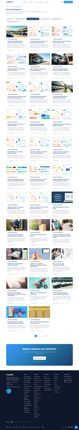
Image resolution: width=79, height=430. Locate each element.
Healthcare (36, 384)
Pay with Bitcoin (57, 388)
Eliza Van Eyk (56, 303)
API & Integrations (27, 390)
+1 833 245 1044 (69, 382)
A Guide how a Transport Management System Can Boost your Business (38, 265)
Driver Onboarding (27, 401)
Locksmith (36, 405)
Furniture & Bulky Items (38, 386)
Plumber (35, 410)
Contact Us (47, 2)
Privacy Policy (15, 427)
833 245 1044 (68, 376)
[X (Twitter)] (66, 427)
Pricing (36, 2)
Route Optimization (20, 18)
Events (55, 384)
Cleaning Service (37, 390)
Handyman (36, 395)
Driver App (26, 384)
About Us (56, 376)
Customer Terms (37, 427)
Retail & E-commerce (38, 380)
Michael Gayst (10, 330)
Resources (40, 2)
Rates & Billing (26, 395)
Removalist (36, 412)
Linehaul (35, 403)
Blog (10, 6)
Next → (47, 335)
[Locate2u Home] (9, 2)
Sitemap (42, 427)
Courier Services (37, 376)
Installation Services (37, 397)
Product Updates (47, 388)
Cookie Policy (30, 427)
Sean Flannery (10, 50)
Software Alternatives (48, 390)
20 (43, 335)
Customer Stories (47, 380)
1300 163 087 (68, 378)
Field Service (36, 382)
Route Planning (26, 410)
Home (7, 6)
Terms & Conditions (22, 427)
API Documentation (47, 384)
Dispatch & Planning (27, 386)
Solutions (30, 2)
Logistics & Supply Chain (13, 21)
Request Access (68, 2)
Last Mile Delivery (45, 18)
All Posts (9, 18)
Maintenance (36, 407)
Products (25, 2)
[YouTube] (69, 427)
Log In (61, 2)
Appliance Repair (37, 388)
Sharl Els (32, 330)
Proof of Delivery (27, 380)
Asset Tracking (26, 412)
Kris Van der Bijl (33, 303)
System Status (8, 427)
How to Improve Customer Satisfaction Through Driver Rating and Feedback (16, 294)
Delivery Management (32, 18)
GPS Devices (26, 388)
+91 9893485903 (69, 380)
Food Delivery (36, 378)
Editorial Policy (46, 378)
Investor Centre (57, 386)
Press (55, 382)
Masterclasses (46, 382)
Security (55, 390)
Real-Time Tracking (27, 378)
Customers (56, 378)
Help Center (46, 386)
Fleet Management (56, 18)
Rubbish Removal (37, 414)
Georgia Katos (10, 160)
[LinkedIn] (72, 427)
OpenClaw (36, 416)
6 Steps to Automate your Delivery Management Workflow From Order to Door (62, 236)
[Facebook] (63, 427)
